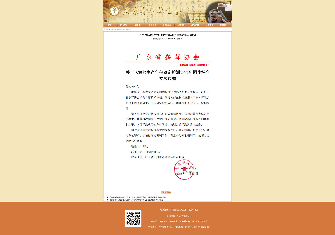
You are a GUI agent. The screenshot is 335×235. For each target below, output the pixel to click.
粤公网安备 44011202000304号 (193, 221)
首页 (110, 25)
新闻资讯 (138, 25)
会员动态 (167, 25)
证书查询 (209, 25)
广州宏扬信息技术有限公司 (197, 227)
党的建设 (224, 25)
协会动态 (153, 25)
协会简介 (124, 25)
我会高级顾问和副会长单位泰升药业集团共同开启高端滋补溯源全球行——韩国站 (138, 197)
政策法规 (195, 25)
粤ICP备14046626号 (169, 221)
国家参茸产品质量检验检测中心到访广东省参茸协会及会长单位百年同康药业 (136, 200)
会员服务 (181, 25)
